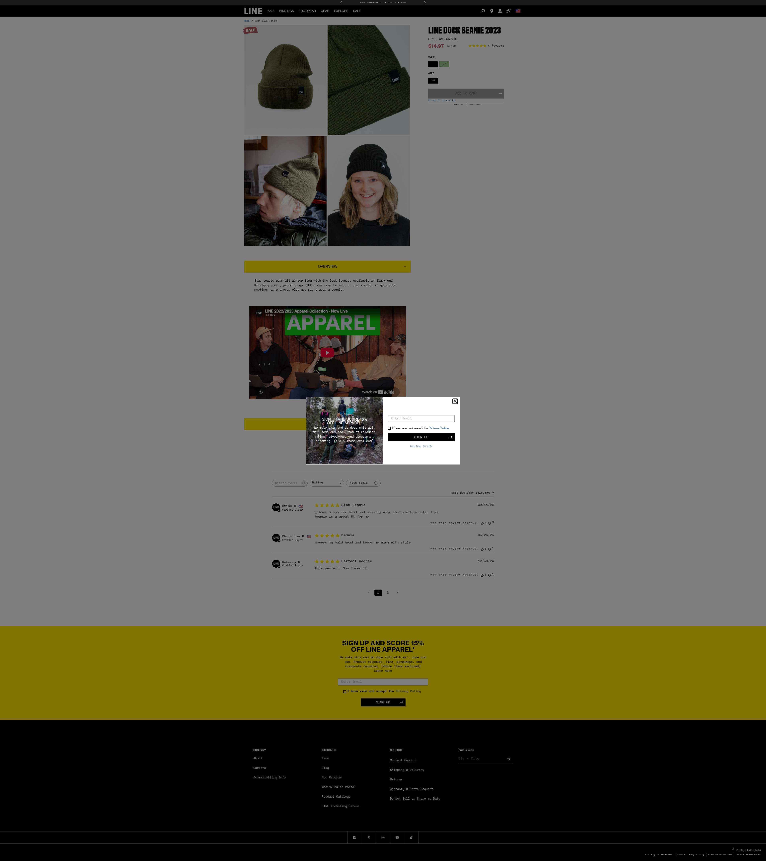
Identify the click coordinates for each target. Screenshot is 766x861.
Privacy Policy (439, 428)
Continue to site (421, 446)
